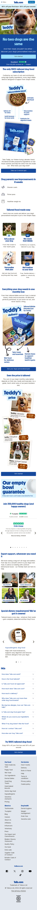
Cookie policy (25, 784)
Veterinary (8, 828)
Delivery (24, 768)
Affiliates (8, 823)
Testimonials (9, 808)
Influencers (8, 826)
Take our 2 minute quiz (18, 170)
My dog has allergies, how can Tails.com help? (16, 706)
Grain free (24, 816)
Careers (7, 817)
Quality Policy (9, 844)
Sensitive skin (26, 819)
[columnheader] (10, 762)
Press (6, 831)
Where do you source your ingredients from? (15, 718)
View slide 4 (17, 547)
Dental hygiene (26, 808)
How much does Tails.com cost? (13, 689)
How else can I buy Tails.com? (12, 733)
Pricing (7, 802)
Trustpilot (8, 811)
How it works (25, 765)
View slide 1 (10, 547)
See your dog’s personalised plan (18, 369)
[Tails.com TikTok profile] (20, 875)
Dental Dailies (9, 778)
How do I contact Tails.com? (12, 728)
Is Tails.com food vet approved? (13, 684)
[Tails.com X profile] (15, 871)
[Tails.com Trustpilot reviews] (27, 64)
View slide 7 (24, 547)
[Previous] (2, 533)
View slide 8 (26, 547)
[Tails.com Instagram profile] (22, 871)
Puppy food (9, 770)
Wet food (8, 773)
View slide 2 (12, 547)
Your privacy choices (18, 891)
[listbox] (18, 533)
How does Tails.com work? (11, 674)
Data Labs (8, 850)
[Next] (35, 533)
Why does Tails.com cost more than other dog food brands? (14, 699)
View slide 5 (19, 547)
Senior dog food (10, 791)
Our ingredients (10, 775)
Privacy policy (26, 781)
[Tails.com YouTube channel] (30, 871)
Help (22, 773)
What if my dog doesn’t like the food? (15, 724)
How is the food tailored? (11, 679)
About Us (8, 820)
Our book (8, 847)
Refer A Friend (26, 770)
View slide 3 (15, 547)
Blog (6, 814)
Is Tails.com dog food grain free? (13, 712)
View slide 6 (21, 547)
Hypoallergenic (10, 794)
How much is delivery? (10, 693)
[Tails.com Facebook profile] (7, 871)
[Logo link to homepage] (18, 2)
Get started (18, 56)
